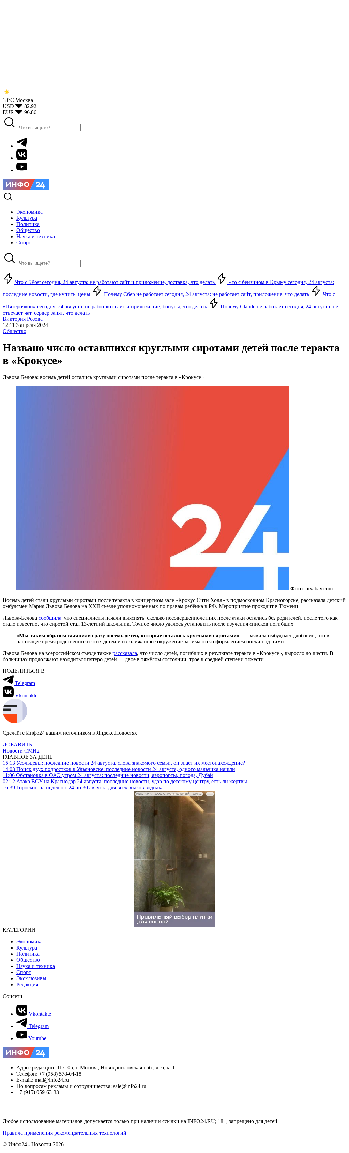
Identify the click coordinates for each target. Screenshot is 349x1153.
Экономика (29, 941)
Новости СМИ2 (21, 751)
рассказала (124, 653)
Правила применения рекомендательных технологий (64, 1133)
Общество (14, 331)
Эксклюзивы (31, 978)
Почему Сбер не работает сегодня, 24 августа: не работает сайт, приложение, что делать (206, 294)
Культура (26, 948)
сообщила (50, 618)
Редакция (27, 984)
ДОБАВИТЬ (17, 744)
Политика (28, 954)
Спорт (23, 972)
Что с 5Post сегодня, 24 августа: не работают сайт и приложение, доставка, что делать (115, 282)
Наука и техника (35, 966)
